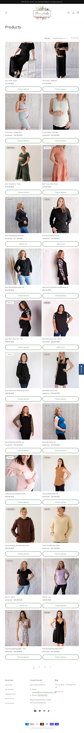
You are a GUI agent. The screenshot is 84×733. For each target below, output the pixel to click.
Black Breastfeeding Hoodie (50, 235)
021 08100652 (43, 695)
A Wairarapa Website (49, 728)
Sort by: (47, 38)
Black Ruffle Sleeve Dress (49, 390)
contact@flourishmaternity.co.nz (44, 692)
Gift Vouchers (9, 689)
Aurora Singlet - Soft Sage (50, 132)
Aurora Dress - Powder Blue (13, 132)
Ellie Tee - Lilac (46, 597)
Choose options (23, 89)
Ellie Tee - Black (10, 597)
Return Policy (9, 698)
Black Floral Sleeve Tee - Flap (14, 339)
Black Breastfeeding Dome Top (14, 235)
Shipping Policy (10, 694)
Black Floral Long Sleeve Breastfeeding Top (55, 287)
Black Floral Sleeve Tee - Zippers (52, 339)
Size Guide (8, 685)
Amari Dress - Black (11, 81)
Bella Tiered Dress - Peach (50, 184)
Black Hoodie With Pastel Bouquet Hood (17, 390)
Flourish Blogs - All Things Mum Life (65, 686)
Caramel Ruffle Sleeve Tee (50, 494)
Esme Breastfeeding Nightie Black (52, 649)
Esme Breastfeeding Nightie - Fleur (15, 649)
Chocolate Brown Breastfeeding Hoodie (17, 545)
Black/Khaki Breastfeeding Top (14, 442)
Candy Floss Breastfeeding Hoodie (15, 494)
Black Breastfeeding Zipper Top (14, 287)
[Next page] (50, 667)
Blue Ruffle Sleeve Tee (49, 442)
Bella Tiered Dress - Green (13, 184)
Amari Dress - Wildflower (49, 81)
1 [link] (33, 667)
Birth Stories (59, 692)
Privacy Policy (9, 703)
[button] (6, 12)
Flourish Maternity (38, 728)
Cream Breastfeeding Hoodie (51, 545)
